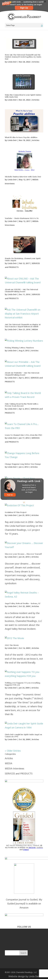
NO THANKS (9, 499)
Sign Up (10, 495)
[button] (29, 488)
